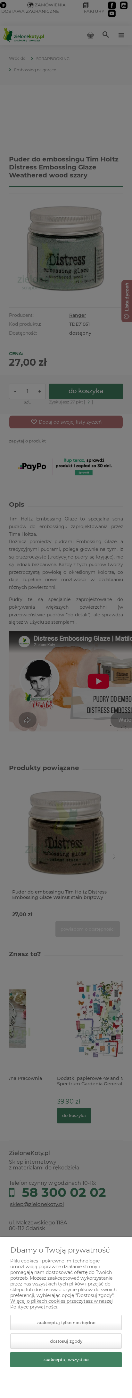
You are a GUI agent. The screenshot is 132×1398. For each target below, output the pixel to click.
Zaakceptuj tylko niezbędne (66, 1322)
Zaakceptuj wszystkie (66, 1359)
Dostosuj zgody (66, 1341)
